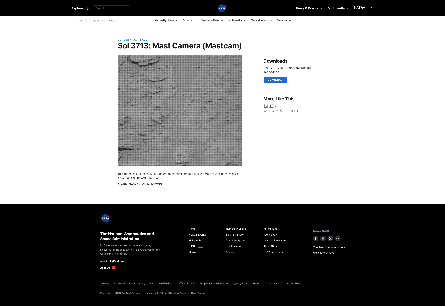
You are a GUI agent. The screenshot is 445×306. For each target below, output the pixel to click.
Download (275, 79)
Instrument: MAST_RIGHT (281, 111)
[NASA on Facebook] (315, 238)
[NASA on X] (330, 238)
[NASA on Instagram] (323, 238)
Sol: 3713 (270, 105)
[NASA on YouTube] (337, 238)
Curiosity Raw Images (132, 39)
